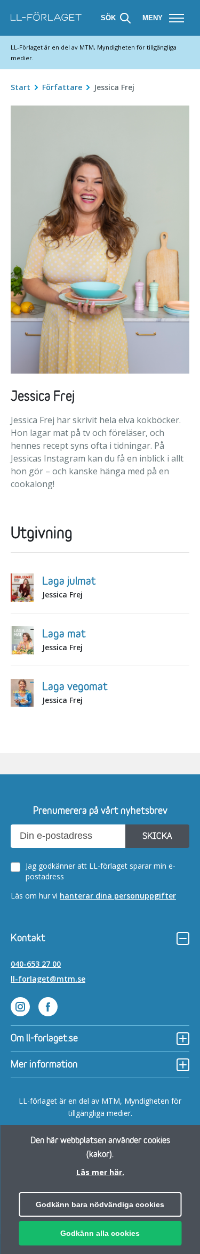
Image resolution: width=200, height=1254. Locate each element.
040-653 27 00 (36, 964)
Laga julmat (69, 581)
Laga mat (64, 634)
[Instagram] (20, 1008)
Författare (63, 87)
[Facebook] (48, 1008)
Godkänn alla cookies (100, 1233)
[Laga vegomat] (22, 694)
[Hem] (46, 17)
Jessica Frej (62, 594)
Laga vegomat (75, 687)
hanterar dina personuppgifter (118, 896)
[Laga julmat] (22, 588)
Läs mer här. (100, 1172)
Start (22, 87)
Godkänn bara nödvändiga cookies (100, 1204)
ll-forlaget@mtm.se (48, 979)
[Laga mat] (22, 641)
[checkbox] (102, 871)
